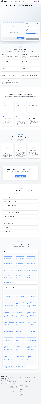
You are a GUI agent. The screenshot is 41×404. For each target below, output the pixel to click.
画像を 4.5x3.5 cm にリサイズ (8, 280)
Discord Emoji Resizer (7, 289)
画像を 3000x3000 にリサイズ (20, 268)
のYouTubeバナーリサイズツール (20, 367)
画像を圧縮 (21, 385)
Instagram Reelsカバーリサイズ (9, 312)
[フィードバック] (38, 1)
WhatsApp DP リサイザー (19, 346)
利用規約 (35, 381)
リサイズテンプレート (29, 26)
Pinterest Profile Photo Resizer (9, 322)
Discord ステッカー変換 (7, 296)
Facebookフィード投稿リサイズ (20, 305)
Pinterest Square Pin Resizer (20, 322)
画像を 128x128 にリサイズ (20, 253)
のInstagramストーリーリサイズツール (32, 357)
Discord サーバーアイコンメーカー (20, 294)
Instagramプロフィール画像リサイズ (32, 316)
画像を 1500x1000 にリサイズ (20, 263)
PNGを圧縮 (21, 388)
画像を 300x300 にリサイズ (20, 256)
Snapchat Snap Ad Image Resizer (31, 334)
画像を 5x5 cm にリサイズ (19, 280)
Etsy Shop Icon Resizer (30, 299)
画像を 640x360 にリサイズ (20, 258)
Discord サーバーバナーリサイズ (32, 293)
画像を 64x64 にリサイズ (8, 253)
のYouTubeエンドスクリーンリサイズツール (20, 363)
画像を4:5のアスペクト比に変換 (9, 270)
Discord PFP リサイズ (30, 289)
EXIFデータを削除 (27, 382)
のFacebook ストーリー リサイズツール (20, 353)
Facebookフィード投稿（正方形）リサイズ (31, 306)
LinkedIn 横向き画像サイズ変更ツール (20, 319)
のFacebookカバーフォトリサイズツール (32, 353)
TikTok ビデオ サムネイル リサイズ (20, 338)
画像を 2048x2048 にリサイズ (31, 265)
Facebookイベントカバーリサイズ (32, 303)
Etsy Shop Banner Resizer (20, 299)
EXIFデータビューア (27, 381)
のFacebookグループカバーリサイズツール (9, 357)
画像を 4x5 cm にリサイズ (19, 277)
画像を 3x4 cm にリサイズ (19, 275)
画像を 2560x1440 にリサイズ (8, 268)
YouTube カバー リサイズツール (20, 349)
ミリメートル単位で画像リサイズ (13, 383)
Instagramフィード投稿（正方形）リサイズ (8, 316)
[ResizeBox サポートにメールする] (3, 383)
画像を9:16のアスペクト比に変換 (20, 270)
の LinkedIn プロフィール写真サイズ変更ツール (8, 353)
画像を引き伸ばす (27, 385)
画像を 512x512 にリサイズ (8, 258)
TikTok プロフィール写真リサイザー (31, 338)
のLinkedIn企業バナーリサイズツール (9, 360)
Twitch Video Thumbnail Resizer (30, 343)
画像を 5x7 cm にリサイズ (31, 280)
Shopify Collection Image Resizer (19, 328)
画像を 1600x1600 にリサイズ (31, 263)
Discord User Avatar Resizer (8, 293)
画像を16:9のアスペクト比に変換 (32, 270)
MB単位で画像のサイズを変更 (13, 387)
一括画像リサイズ (11, 377)
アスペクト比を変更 (30, 268)
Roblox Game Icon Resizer (8, 324)
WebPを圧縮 (21, 389)
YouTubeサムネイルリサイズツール (31, 350)
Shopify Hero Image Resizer (8, 331)
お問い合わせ (35, 377)
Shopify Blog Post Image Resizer (8, 328)
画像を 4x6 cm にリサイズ (31, 277)
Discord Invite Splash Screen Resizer (20, 290)
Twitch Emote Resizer (19, 340)
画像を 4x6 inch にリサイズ (8, 275)
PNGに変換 (21, 396)
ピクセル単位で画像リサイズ (13, 380)
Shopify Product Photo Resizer (32, 331)
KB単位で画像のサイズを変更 (13, 386)
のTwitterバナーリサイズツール (31, 359)
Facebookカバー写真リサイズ (8, 305)
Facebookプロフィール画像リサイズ (9, 309)
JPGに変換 (21, 394)
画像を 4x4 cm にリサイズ (8, 277)
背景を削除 (26, 386)
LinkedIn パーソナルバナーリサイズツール (8, 319)
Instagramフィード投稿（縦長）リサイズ (20, 316)
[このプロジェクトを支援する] (1, 383)
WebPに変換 (21, 395)
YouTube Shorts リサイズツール (9, 349)
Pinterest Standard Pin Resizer (31, 322)
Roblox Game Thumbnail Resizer (19, 325)
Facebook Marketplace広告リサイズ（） (20, 303)
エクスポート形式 (28, 34)
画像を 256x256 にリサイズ (31, 253)
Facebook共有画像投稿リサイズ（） (32, 309)
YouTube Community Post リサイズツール (31, 347)
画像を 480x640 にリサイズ (31, 256)
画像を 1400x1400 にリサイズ (8, 263)
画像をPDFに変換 (27, 377)
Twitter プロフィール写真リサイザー (9, 347)
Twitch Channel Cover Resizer (8, 340)
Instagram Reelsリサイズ (19, 312)
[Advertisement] (20, 15)
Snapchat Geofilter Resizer (8, 333)
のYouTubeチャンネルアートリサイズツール (31, 363)
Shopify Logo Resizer (19, 331)
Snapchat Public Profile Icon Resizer (20, 334)
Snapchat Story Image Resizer (8, 337)
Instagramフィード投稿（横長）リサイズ (32, 313)
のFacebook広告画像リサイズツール (20, 357)
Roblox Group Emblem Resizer (31, 324)
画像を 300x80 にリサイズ (8, 256)
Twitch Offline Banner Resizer (31, 340)
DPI (33, 34)
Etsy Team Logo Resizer (8, 302)
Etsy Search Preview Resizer (8, 299)
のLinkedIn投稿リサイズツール (20, 359)
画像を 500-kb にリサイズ (8, 282)
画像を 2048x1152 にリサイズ (20, 265)
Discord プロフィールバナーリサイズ (20, 297)
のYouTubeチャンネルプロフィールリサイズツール (8, 367)
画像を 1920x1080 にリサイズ (8, 265)
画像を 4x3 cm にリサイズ (31, 275)
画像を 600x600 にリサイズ (31, 258)
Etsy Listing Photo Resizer (31, 296)
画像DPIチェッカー (27, 380)
